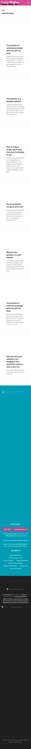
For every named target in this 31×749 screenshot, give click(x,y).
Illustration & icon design (15, 563)
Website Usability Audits (10, 566)
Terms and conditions (15, 568)
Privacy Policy (24, 566)
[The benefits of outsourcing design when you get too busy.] (15, 46)
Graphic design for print (15, 558)
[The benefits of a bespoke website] (15, 97)
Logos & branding (8, 560)
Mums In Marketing (16, 594)
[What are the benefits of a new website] (15, 252)
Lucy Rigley (8, 23)
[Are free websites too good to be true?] (15, 203)
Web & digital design (15, 555)
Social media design (22, 560)
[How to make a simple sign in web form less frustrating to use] (15, 150)
